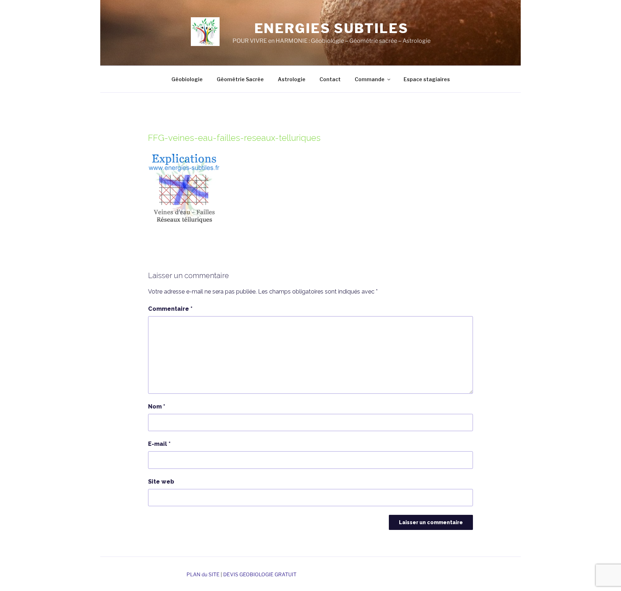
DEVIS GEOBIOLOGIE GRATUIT (259, 574)
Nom (156, 406)
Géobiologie (187, 79)
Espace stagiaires (427, 79)
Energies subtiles (331, 28)
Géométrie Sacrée (240, 79)
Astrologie (291, 79)
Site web (161, 481)
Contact (330, 79)
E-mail (159, 443)
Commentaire (170, 308)
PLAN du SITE (203, 574)
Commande (370, 79)
